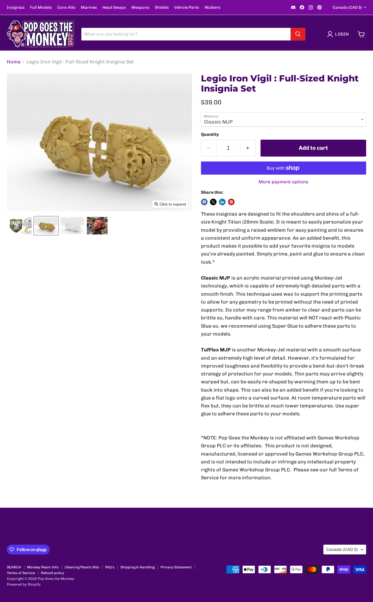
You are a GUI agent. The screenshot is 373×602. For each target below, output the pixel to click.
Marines (89, 7)
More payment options (283, 181)
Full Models (41, 7)
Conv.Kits (66, 7)
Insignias (16, 7)
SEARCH (14, 567)
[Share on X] (213, 202)
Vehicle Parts (186, 7)
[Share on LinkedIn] (222, 202)
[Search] (298, 34)
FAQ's (109, 567)
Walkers (212, 7)
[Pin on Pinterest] (231, 202)
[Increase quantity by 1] (248, 148)
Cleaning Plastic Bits (82, 567)
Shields (162, 7)
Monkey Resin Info (43, 567)
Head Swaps (114, 7)
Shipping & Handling (137, 567)
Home (13, 62)
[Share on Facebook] (204, 202)
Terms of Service (21, 573)
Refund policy (52, 573)
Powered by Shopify (24, 584)
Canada (347, 7)
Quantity (210, 134)
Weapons (140, 7)
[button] (339, 34)
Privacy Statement (176, 567)
